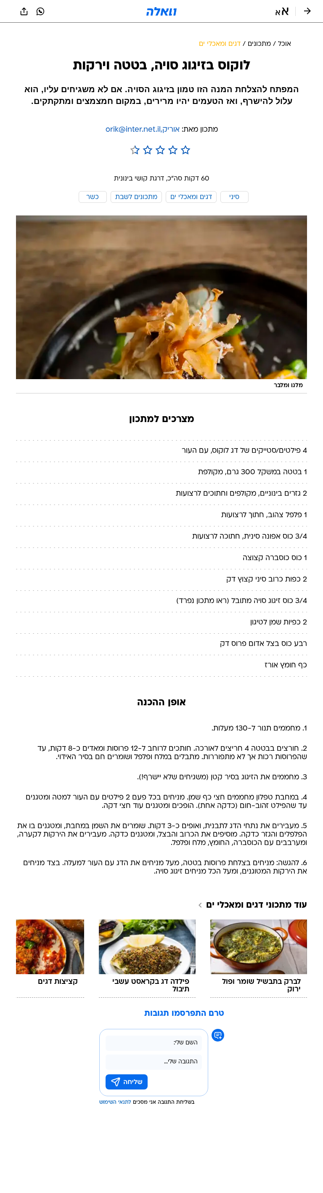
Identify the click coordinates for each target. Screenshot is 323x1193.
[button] (282, 11)
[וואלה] (161, 11)
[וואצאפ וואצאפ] (40, 11)
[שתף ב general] (24, 11)
